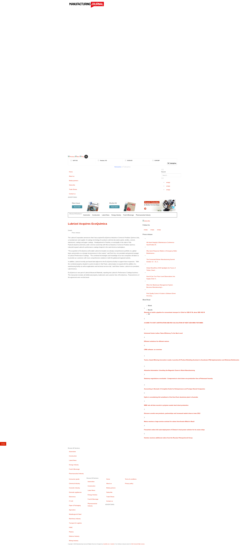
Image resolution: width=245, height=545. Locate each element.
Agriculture (72, 510)
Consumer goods (74, 479)
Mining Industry (73, 540)
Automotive (86, 215)
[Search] (162, 169)
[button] (71, 156)
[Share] (162, 178)
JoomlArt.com (106, 544)
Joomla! (112, 544)
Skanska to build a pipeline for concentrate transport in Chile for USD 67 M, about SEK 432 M (174, 312)
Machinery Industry (75, 518)
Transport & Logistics (75, 523)
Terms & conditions (130, 479)
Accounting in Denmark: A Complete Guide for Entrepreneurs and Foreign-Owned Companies (174, 389)
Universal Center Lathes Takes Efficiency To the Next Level (163, 333)
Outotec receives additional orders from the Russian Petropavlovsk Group (168, 438)
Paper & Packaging (75, 505)
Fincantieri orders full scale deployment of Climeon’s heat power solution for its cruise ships (174, 429)
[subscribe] (146, 221)
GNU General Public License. (138, 544)
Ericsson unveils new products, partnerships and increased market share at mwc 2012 (172, 413)
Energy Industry (116, 215)
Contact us (72, 194)
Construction (96, 215)
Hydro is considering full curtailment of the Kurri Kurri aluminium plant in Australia (171, 397)
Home (71, 172)
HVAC (71, 527)
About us (71, 176)
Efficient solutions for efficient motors (156, 341)
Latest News (105, 215)
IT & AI (71, 501)
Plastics (71, 532)
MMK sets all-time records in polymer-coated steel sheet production (166, 405)
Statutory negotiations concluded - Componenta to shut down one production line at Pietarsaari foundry (178, 378)
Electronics (72, 496)
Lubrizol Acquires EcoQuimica (87, 223)
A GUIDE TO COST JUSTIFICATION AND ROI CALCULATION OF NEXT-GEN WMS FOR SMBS (173, 323)
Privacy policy (129, 483)
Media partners (73, 180)
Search (163, 172)
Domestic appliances (75, 492)
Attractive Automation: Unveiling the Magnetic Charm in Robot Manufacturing (169, 370)
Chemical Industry (74, 483)
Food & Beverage (128, 215)
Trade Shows (73, 189)
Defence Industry (74, 536)
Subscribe (72, 185)
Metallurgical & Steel (75, 514)
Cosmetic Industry (74, 488)
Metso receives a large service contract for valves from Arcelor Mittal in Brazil (169, 421)
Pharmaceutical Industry (143, 215)
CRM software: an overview (153, 349)
